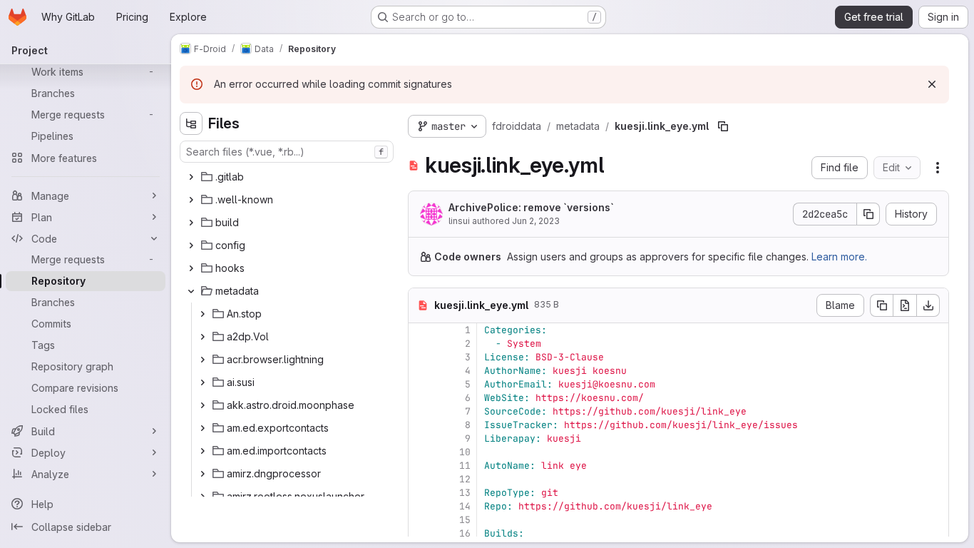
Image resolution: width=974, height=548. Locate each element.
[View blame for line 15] (420, 520)
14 (465, 506)
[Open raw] (904, 305)
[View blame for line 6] (420, 398)
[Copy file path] (723, 126)
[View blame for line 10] (420, 452)
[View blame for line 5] (420, 384)
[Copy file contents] (881, 305)
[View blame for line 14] (420, 506)
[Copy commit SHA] (868, 214)
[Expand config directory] (191, 245)
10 (465, 452)
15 (465, 520)
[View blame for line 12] (420, 479)
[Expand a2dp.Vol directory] (202, 336)
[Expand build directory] (191, 222)
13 (465, 493)
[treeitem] (288, 177)
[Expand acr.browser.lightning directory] (202, 359)
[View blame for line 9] (420, 438)
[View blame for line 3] (420, 357)
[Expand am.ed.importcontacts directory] (202, 451)
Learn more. (839, 256)
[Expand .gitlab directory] (191, 177)
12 (465, 479)
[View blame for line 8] (420, 425)
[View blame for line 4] (420, 370)
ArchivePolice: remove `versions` (531, 207)
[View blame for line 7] (420, 411)
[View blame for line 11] (420, 465)
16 (465, 533)
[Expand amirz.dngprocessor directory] (202, 473)
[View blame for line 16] (420, 533)
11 (465, 466)
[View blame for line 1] (420, 330)
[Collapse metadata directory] (191, 291)
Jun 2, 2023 (536, 220)
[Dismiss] (931, 84)
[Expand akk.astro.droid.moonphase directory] (202, 405)
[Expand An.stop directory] (202, 314)
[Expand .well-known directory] (191, 199)
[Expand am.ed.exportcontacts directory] (202, 428)
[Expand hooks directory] (191, 268)
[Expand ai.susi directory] (202, 382)
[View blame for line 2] (420, 343)
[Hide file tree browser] (191, 123)
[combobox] (287, 152)
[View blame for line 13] (420, 492)
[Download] (928, 305)
